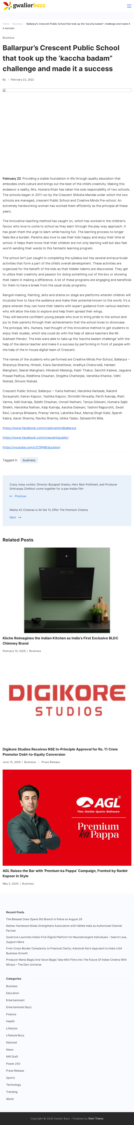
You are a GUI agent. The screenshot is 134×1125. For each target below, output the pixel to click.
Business (8, 37)
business (29, 460)
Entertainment (15, 1000)
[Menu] (129, 6)
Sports (10, 1077)
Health (10, 1021)
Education (12, 993)
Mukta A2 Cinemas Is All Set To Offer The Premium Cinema (49, 510)
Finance (11, 1014)
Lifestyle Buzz (15, 1035)
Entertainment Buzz (19, 1007)
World (10, 1099)
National (11, 1042)
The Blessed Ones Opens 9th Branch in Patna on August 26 (44, 919)
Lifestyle (11, 1028)
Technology (13, 1084)
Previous (20, 496)
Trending (12, 1092)
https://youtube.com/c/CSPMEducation (31, 447)
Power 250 (13, 1063)
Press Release (51, 762)
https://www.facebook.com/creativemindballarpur (39, 428)
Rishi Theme (95, 1118)
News (9, 1049)
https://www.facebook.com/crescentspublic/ (36, 437)
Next (13, 517)
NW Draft (12, 1056)
